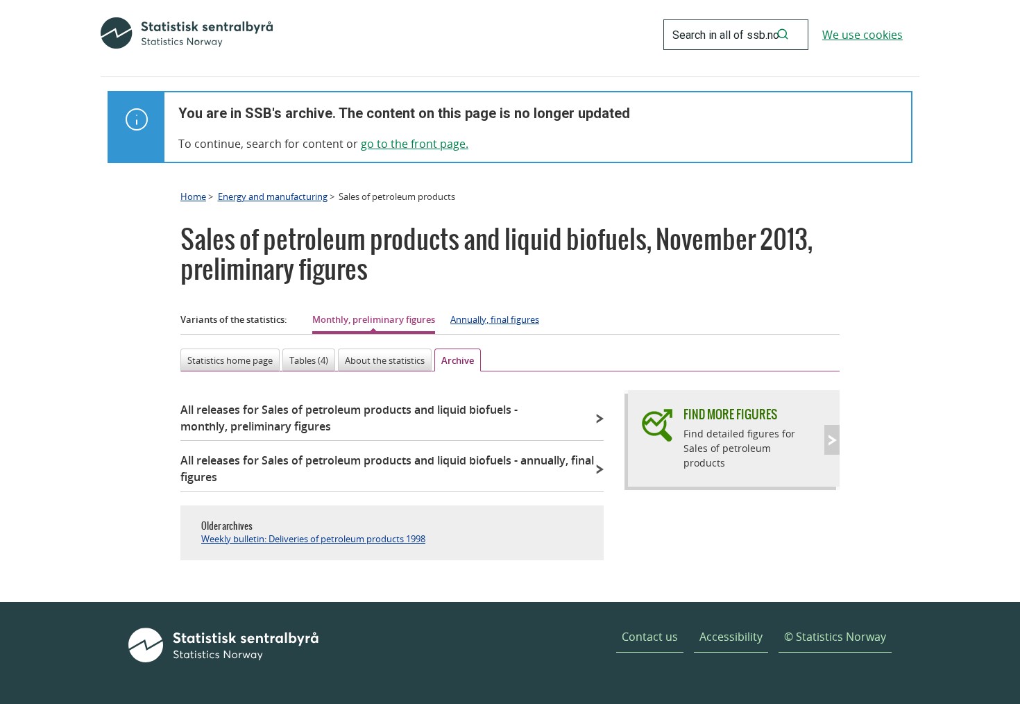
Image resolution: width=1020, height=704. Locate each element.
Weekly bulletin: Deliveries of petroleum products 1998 (313, 539)
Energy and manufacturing (273, 196)
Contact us (650, 636)
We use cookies (862, 34)
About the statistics (385, 360)
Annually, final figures (494, 319)
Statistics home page (230, 360)
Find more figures (730, 414)
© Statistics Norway (835, 636)
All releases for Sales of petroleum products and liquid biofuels (349, 418)
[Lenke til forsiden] (187, 34)
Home (193, 196)
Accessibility (731, 636)
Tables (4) (308, 360)
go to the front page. (414, 143)
